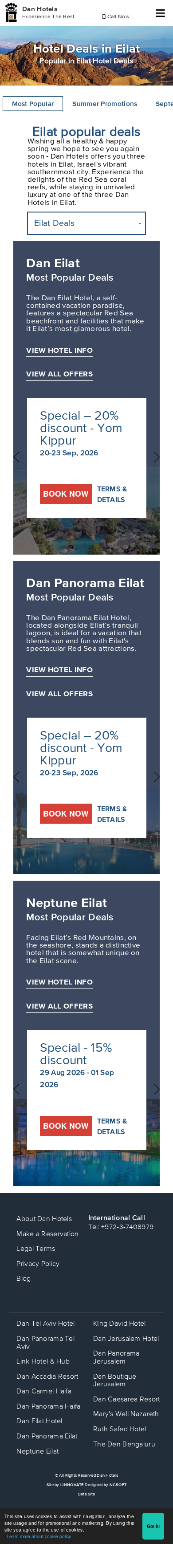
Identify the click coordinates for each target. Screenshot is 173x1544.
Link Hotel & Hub (43, 1361)
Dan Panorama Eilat (85, 582)
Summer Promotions (104, 103)
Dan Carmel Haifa (43, 1391)
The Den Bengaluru (124, 1444)
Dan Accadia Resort (47, 1376)
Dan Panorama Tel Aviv (45, 1342)
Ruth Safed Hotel (119, 1429)
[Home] (11, 12)
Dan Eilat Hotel (39, 1421)
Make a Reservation (47, 1233)
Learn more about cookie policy (39, 1536)
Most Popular (33, 103)
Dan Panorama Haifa (48, 1406)
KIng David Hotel (119, 1323)
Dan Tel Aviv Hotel (45, 1323)
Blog (23, 1278)
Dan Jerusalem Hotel (126, 1338)
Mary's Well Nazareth (126, 1413)
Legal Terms (35, 1248)
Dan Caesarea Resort (126, 1399)
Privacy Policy (37, 1263)
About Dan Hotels (44, 1218)
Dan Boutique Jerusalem (115, 1380)
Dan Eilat (53, 262)
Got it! (153, 1526)
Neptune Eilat (66, 902)
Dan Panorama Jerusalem (116, 1357)
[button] (86, 223)
